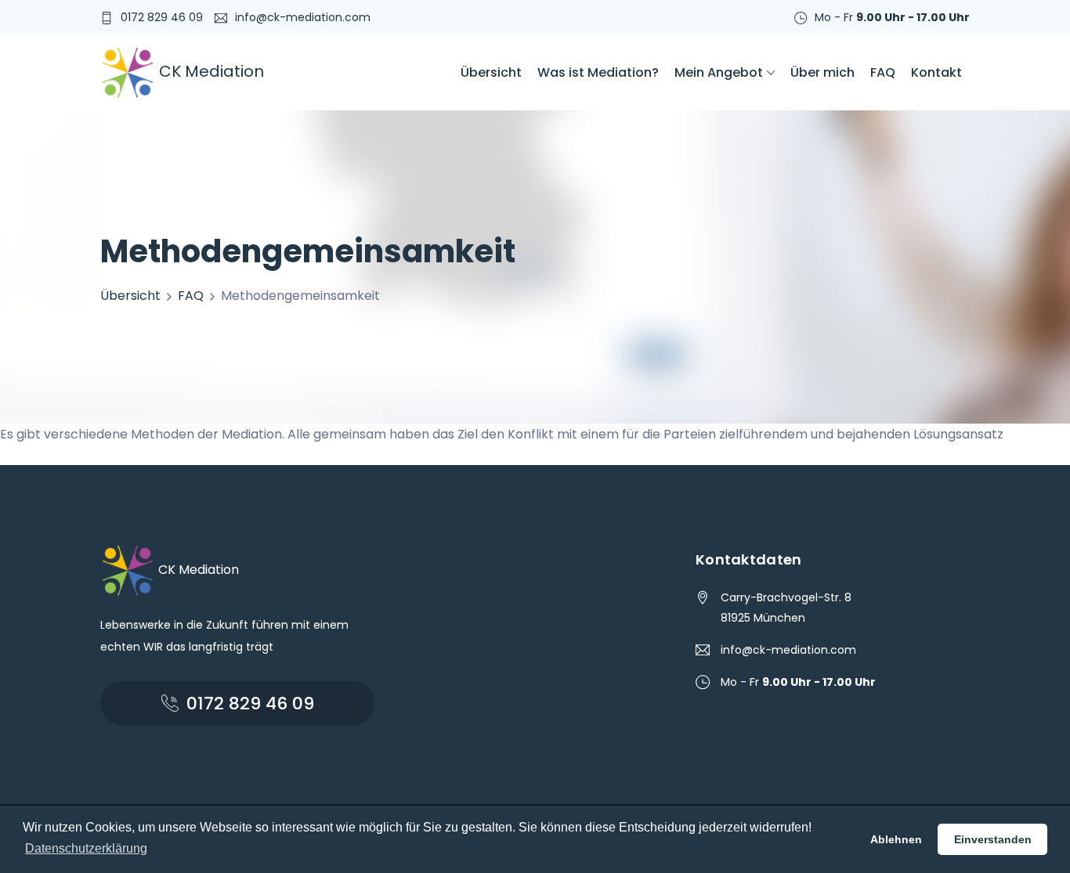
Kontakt (936, 72)
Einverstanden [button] (993, 839)
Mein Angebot (718, 72)
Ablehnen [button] (896, 839)
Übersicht (491, 72)
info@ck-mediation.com (303, 17)
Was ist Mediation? (598, 72)
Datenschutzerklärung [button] (86, 848)
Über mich (822, 72)
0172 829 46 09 (162, 17)
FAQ (882, 72)
